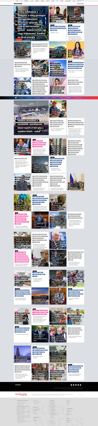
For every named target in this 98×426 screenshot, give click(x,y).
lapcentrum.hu (69, 414)
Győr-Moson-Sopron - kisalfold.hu (23, 411)
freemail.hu (69, 410)
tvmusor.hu (52, 417)
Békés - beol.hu (20, 405)
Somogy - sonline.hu (21, 419)
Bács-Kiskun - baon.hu (21, 402)
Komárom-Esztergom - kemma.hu (23, 417)
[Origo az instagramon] (76, 385)
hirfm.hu (68, 421)
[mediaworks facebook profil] (79, 394)
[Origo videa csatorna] (78, 385)
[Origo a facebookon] (71, 385)
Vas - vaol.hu (36, 400)
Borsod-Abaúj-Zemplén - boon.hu (23, 406)
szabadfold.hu (36, 410)
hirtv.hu (35, 411)
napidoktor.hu (52, 409)
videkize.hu (52, 415)
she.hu (68, 404)
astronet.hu (52, 402)
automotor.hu (52, 403)
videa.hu (68, 413)
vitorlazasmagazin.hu (54, 414)
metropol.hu (69, 401)
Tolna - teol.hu (19, 422)
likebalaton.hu (52, 407)
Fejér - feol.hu (19, 410)
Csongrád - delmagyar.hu (21, 407)
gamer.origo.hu (53, 406)
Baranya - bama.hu (20, 403)
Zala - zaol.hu (36, 403)
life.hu (68, 403)
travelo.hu (52, 411)
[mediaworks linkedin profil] (82, 394)
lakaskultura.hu (53, 405)
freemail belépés (80, 3)
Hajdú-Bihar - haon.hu (21, 413)
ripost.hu (68, 400)
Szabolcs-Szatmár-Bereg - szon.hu (23, 421)
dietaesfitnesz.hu (53, 413)
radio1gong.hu (69, 420)
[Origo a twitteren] (73, 385)
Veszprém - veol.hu (37, 401)
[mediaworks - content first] (21, 394)
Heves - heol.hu (20, 414)
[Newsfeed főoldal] (18, 385)
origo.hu (35, 413)
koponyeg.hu (69, 411)
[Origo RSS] (80, 385)
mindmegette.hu (53, 410)
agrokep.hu (36, 420)
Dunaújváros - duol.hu (21, 409)
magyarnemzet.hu (37, 409)
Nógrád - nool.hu (20, 418)
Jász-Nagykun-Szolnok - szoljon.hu (23, 415)
